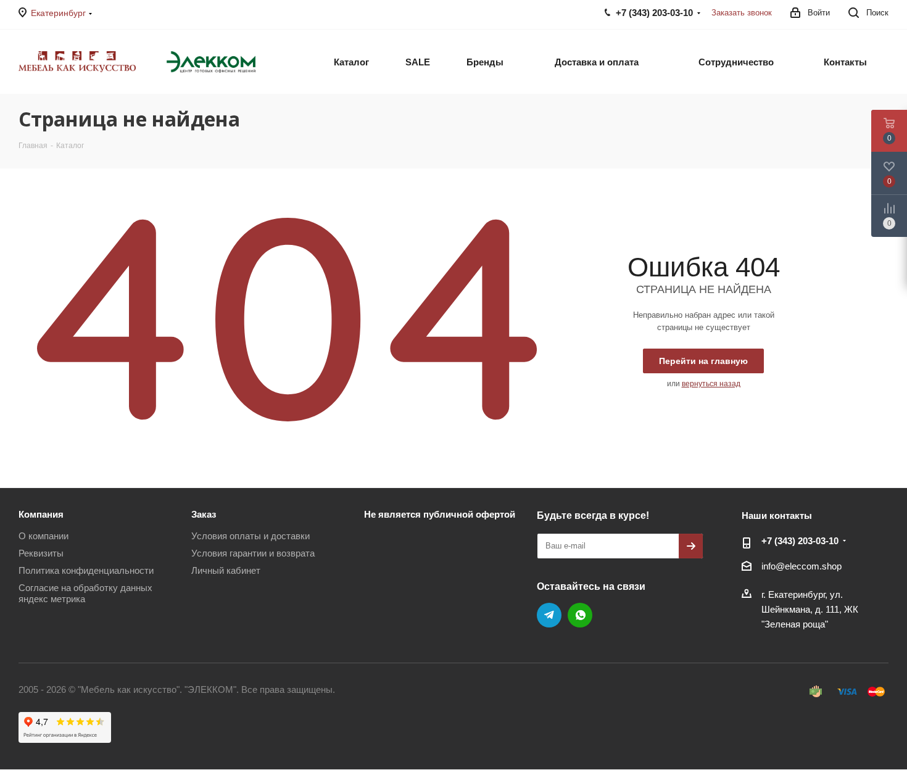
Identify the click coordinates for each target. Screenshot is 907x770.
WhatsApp (580, 615)
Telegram (549, 615)
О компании (43, 536)
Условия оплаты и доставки (250, 536)
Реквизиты (41, 553)
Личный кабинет (225, 570)
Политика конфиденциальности (86, 570)
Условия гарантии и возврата (253, 553)
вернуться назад (711, 383)
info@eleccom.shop (801, 566)
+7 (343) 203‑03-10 (800, 541)
